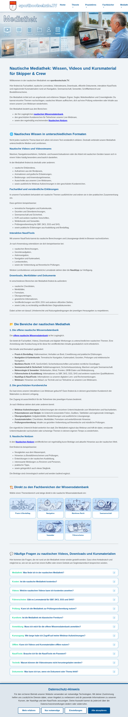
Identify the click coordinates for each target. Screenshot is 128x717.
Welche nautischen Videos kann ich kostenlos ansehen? (43, 590)
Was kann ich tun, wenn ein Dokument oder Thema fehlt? (45, 671)
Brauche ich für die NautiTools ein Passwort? (39, 653)
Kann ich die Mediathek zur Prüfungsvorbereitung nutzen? (44, 608)
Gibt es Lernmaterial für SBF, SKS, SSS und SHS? (43, 599)
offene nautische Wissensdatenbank (30, 335)
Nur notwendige (52, 710)
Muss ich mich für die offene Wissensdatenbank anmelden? (46, 626)
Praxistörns (90, 5)
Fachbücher (108, 5)
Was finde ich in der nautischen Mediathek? (38, 572)
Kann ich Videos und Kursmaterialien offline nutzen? (40, 644)
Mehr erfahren (29, 710)
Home (63, 5)
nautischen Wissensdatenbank (48, 114)
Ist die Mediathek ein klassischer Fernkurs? (37, 617)
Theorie (75, 5)
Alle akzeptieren (99, 710)
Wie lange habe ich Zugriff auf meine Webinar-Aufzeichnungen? (48, 635)
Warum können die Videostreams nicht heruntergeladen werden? (47, 662)
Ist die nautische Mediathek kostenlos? (34, 581)
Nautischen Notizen (58, 120)
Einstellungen (75, 710)
